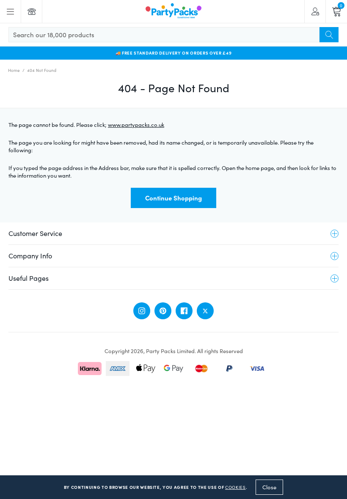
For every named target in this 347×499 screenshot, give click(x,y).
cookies (235, 487)
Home (14, 70)
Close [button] (269, 487)
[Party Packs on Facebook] (184, 310)
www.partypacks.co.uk (136, 125)
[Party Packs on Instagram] (141, 310)
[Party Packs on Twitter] (205, 310)
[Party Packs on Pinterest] (162, 310)
